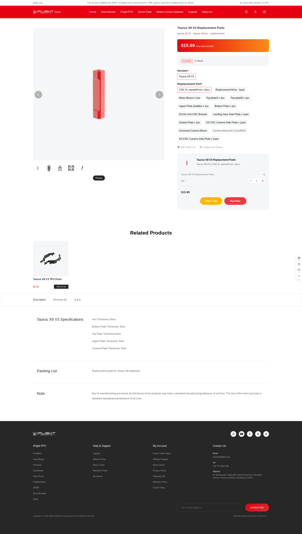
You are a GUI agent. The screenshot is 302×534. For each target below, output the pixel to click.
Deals (35, 499)
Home (92, 12)
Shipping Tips (159, 476)
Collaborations (39, 482)
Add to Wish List (188, 147)
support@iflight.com (221, 457)
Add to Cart (211, 201)
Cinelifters (37, 453)
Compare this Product (213, 147)
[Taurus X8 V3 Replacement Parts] (99, 94)
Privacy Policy (159, 470)
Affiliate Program (160, 459)
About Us (207, 12)
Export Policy (159, 487)
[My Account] (255, 12)
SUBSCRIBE (257, 507)
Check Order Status (162, 453)
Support (192, 12)
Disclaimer (98, 476)
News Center (99, 465)
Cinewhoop (38, 470)
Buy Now (235, 201)
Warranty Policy (100, 470)
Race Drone (38, 476)
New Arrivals (108, 12)
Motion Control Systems (170, 12)
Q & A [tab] (77, 299)
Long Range (38, 459)
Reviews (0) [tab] (60, 299)
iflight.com (38, 3)
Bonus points (159, 465)
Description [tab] (39, 299)
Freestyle (37, 465)
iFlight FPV (126, 12)
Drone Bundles (39, 493)
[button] (159, 94)
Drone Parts (144, 12)
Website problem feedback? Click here (249, 516)
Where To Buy (99, 459)
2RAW (36, 487)
